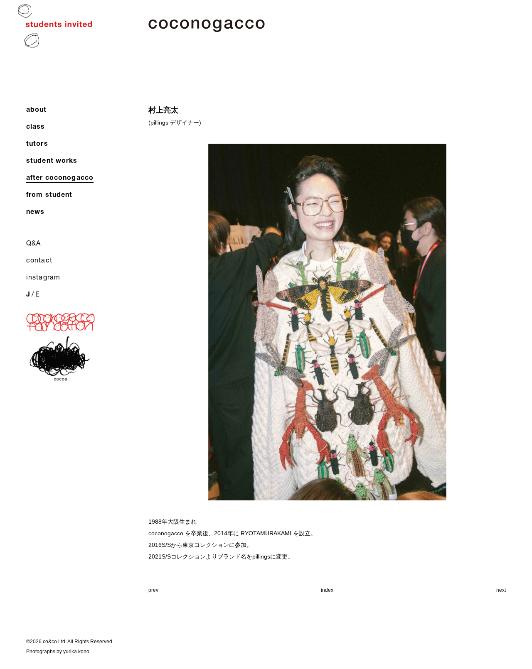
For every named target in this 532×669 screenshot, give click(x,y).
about (36, 109)
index (327, 590)
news (35, 211)
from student (49, 194)
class (35, 126)
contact (39, 260)
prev (153, 590)
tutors (37, 143)
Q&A (33, 243)
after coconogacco (60, 177)
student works (52, 160)
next (501, 590)
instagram (43, 277)
